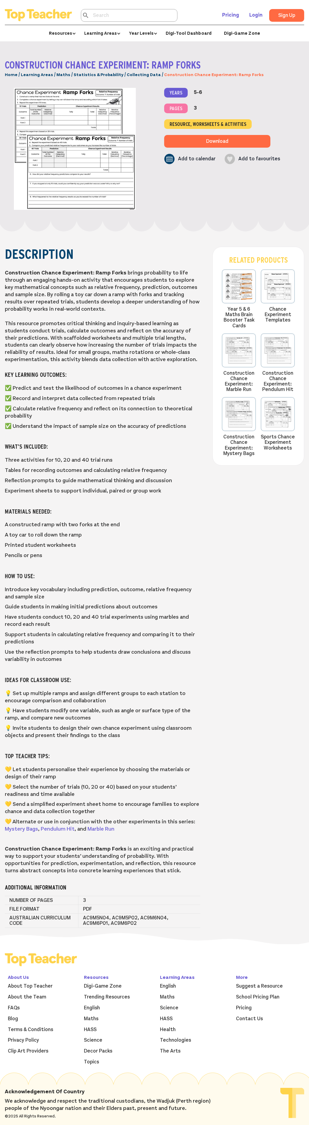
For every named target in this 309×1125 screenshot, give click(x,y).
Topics (91, 1062)
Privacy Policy (23, 1040)
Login (256, 15)
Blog (13, 1018)
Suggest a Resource (259, 986)
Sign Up (286, 15)
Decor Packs (98, 1051)
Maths (63, 75)
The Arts (170, 1051)
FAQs (14, 1008)
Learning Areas (37, 75)
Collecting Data (144, 75)
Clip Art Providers (28, 1051)
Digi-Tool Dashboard (189, 33)
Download (217, 141)
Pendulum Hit (58, 828)
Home (11, 75)
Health (168, 1029)
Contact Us (249, 1018)
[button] (189, 159)
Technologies (175, 1040)
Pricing (230, 15)
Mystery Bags (21, 828)
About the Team (27, 997)
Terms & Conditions (30, 1029)
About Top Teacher (30, 986)
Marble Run (101, 828)
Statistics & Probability (98, 75)
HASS (90, 1029)
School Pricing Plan (257, 997)
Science (93, 1040)
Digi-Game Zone (242, 33)
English (92, 1008)
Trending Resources (107, 997)
